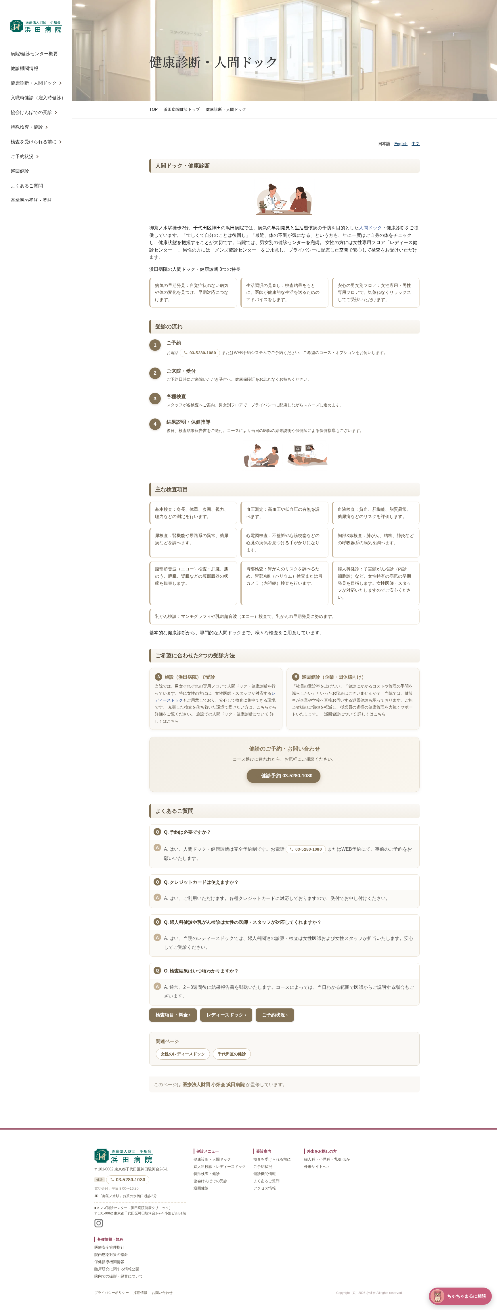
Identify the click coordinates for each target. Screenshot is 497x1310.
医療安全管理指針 (109, 1248)
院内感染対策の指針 (111, 1255)
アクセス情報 (264, 1188)
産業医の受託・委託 (31, 200)
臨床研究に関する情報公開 (116, 1269)
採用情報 (140, 1293)
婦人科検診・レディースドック (220, 1167)
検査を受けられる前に (34, 141)
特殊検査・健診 (27, 127)
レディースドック (225, 1014)
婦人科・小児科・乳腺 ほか (327, 1159)
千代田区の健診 (232, 1054)
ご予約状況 (22, 156)
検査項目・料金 (172, 1014)
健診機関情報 (24, 68)
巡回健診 (20, 171)
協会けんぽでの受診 (31, 112)
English (401, 143)
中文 (416, 143)
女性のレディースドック (183, 1054)
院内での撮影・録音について (118, 1276)
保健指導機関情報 (109, 1262)
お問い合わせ (162, 1293)
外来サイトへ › (316, 1167)
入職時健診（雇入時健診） (38, 97)
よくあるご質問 (27, 185)
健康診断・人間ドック (34, 83)
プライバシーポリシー (111, 1293)
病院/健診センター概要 (34, 53)
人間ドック (370, 227)
